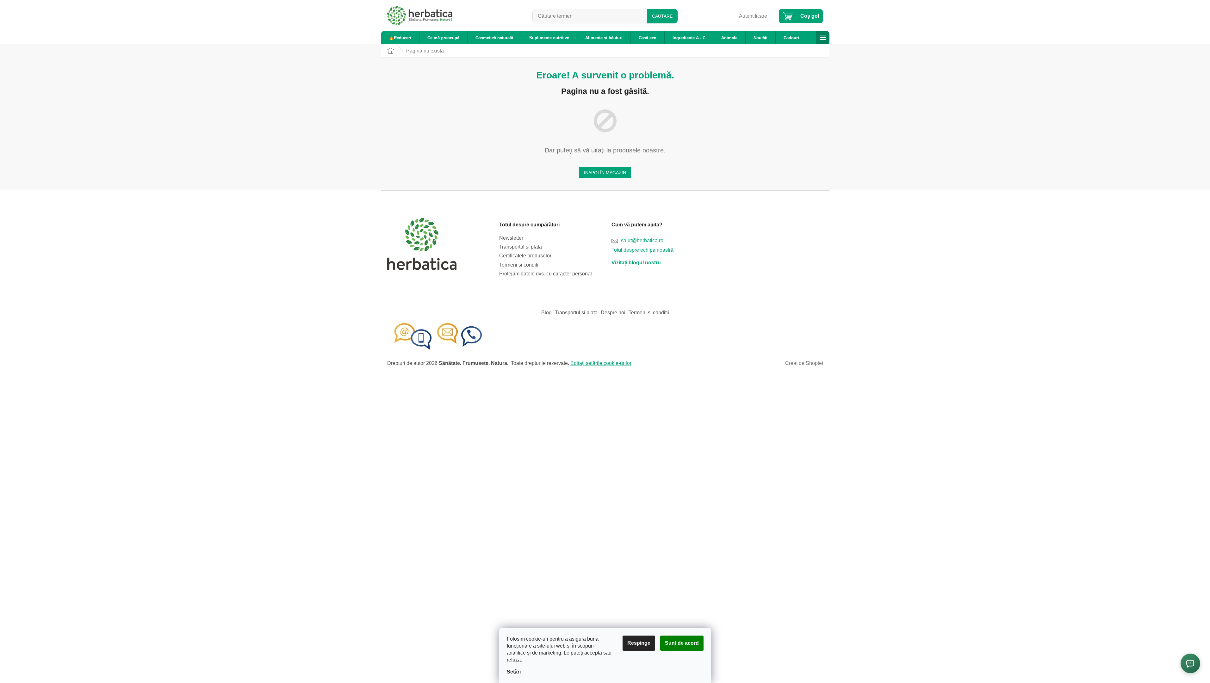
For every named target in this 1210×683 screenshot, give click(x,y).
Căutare (662, 16)
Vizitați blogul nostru (636, 262)
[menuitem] (400, 38)
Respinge (638, 643)
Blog (546, 312)
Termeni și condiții (519, 265)
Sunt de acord (682, 643)
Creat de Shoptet (804, 363)
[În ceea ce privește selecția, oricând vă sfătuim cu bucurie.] (437, 336)
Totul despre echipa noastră (642, 250)
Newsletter (511, 238)
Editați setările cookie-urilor (600, 363)
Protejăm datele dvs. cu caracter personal (545, 273)
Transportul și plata (520, 246)
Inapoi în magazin (605, 172)
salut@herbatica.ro (642, 240)
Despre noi (613, 312)
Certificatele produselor (525, 255)
